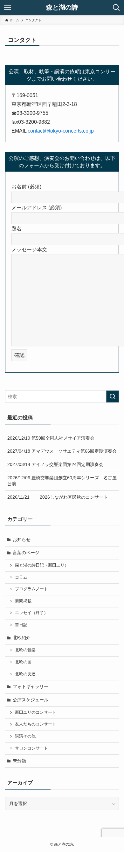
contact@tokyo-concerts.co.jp (61, 131)
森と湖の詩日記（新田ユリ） (42, 565)
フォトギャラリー (30, 686)
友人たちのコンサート (35, 724)
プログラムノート (31, 589)
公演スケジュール (30, 699)
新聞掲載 (23, 601)
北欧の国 (23, 662)
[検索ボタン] (116, 7)
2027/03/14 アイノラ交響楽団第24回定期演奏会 (55, 464)
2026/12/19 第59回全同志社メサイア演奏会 (50, 438)
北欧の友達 (25, 674)
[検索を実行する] (112, 396)
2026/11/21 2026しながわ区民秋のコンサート (57, 497)
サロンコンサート (31, 748)
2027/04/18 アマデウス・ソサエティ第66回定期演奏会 (62, 451)
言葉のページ (26, 552)
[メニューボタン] (7, 7)
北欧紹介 (22, 637)
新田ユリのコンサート (35, 712)
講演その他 (25, 736)
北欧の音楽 (25, 650)
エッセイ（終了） (31, 613)
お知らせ (22, 539)
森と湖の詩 (62, 7)
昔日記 (21, 625)
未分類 (19, 760)
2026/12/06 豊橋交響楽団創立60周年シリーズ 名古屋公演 (62, 481)
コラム (21, 577)
